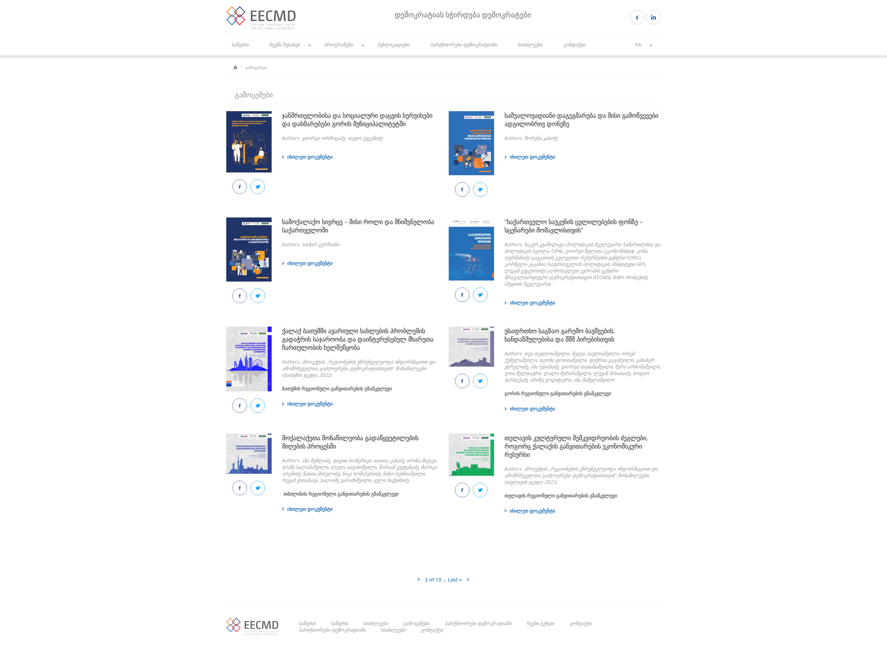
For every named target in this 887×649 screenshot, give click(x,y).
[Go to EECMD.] (235, 67)
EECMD (261, 17)
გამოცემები (416, 623)
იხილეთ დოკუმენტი (310, 156)
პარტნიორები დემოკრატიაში (463, 44)
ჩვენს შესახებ (285, 44)
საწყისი (240, 44)
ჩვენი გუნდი (540, 623)
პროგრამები (338, 44)
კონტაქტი (574, 44)
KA (638, 44)
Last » (455, 579)
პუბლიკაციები (393, 44)
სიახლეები (530, 44)
